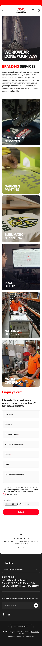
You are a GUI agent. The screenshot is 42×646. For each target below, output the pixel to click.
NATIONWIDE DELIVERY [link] (14, 332)
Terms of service (29, 636)
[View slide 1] (18, 548)
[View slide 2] (21, 548)
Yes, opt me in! (11, 494)
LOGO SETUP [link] (10, 284)
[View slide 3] (23, 548)
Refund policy (11, 636)
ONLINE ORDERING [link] (13, 380)
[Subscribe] (36, 605)
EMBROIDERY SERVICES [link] (15, 139)
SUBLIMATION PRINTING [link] (14, 236)
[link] (21, 584)
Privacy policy (20, 636)
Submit (21, 512)
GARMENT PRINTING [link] (12, 187)
